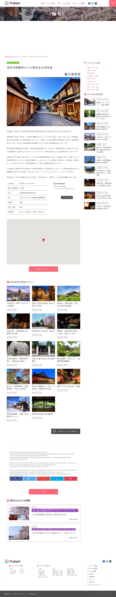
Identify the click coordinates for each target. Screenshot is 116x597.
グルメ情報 (13, 571)
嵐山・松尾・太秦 (93, 84)
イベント (22, 569)
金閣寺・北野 (91, 78)
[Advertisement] (58, 40)
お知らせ (92, 582)
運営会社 (7, 594)
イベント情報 (80, 3)
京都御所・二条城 (93, 76)
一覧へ (43, 492)
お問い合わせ (32, 594)
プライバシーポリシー (19, 594)
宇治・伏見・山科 (93, 87)
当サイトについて (94, 585)
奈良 (54, 569)
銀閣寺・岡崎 (91, 70)
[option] (43, 101)
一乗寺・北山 (91, 81)
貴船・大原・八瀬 (93, 89)
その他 (40, 569)
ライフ (21, 573)
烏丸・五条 (41, 571)
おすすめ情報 (93, 568)
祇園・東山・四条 (93, 67)
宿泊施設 (12, 573)
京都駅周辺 (90, 73)
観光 (11, 569)
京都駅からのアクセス (43, 269)
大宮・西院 (70, 569)
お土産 (21, 571)
